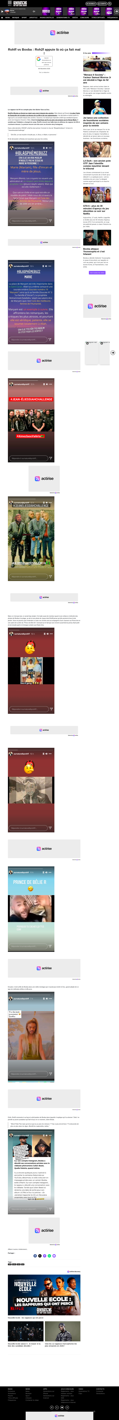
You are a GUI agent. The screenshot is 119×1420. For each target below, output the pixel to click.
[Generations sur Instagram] (67, 1407)
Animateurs (12, 1393)
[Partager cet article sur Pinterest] (44, 1257)
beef (22, 1264)
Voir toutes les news (97, 273)
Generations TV (63, 17)
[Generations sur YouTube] (62, 1407)
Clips (80, 1393)
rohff (9, 1264)
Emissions (11, 1391)
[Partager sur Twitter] (39, 1257)
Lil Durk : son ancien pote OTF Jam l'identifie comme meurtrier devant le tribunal (97, 165)
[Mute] (34, 11)
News (7, 17)
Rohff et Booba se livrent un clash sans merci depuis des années (31, 113)
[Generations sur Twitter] (57, 1407)
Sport (24, 17)
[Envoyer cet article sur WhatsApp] (49, 1257)
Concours (84, 17)
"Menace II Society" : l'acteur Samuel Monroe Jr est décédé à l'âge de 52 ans (97, 79)
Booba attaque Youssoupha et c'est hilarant (94, 251)
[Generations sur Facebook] (52, 1407)
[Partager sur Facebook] (35, 1257)
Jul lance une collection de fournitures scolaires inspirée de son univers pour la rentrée (96, 122)
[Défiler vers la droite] (113, 352)
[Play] (2, 11)
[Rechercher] (110, 4)
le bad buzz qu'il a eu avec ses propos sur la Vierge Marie (56, 120)
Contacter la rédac (32, 1400)
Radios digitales (47, 17)
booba (14, 1264)
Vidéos (75, 17)
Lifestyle (33, 17)
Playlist (10, 1396)
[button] (91, 352)
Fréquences (112, 17)
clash (18, 1264)
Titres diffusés (98, 17)
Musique (15, 17)
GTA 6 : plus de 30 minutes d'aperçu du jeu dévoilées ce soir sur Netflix (96, 210)
